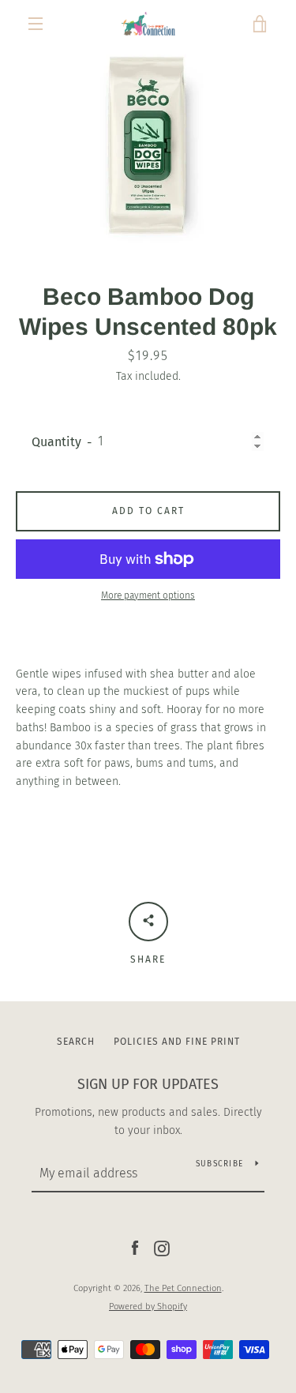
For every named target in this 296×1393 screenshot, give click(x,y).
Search (76, 1041)
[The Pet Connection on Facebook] (135, 1248)
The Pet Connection (183, 1288)
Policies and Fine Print (177, 1041)
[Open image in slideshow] (148, 145)
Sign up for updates (148, 1084)
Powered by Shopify (148, 1306)
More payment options (148, 595)
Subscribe (219, 1164)
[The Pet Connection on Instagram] (162, 1248)
